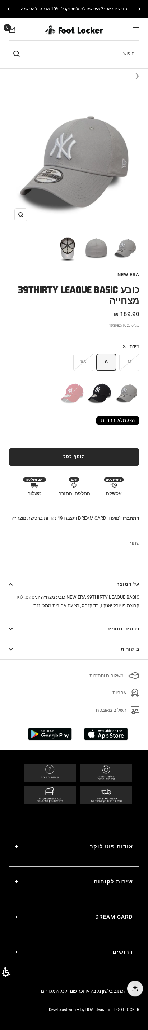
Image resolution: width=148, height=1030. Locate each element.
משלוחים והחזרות (106, 675)
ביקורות (130, 649)
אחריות (119, 692)
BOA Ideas (94, 1009)
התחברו (131, 518)
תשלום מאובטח (111, 710)
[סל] (12, 30)
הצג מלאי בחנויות (118, 420)
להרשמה (29, 9)
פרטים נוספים (122, 629)
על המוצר (128, 584)
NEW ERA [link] (128, 274)
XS (83, 362)
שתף (134, 543)
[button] (6, 972)
